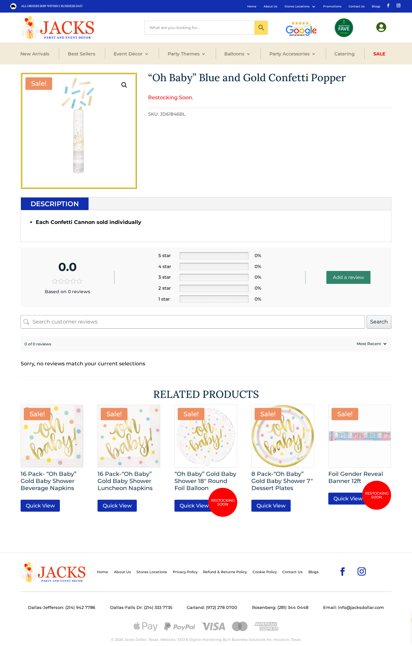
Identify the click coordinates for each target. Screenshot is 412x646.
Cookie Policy (265, 572)
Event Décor (128, 54)
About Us (270, 6)
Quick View (40, 506)
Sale (379, 54)
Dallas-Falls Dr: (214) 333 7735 (141, 607)
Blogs (376, 6)
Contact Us (357, 6)
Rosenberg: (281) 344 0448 (280, 607)
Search (379, 322)
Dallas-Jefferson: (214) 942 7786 (61, 607)
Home (252, 6)
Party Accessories (289, 54)
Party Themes (184, 54)
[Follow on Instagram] (398, 5)
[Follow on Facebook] (387, 5)
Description (55, 204)
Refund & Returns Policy (225, 572)
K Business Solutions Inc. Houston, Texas (264, 639)
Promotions (332, 6)
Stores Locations (297, 6)
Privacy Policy (185, 572)
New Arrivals (34, 54)
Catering (344, 54)
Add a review (348, 277)
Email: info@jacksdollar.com (353, 607)
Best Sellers (81, 54)
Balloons (234, 54)
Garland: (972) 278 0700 (212, 607)
